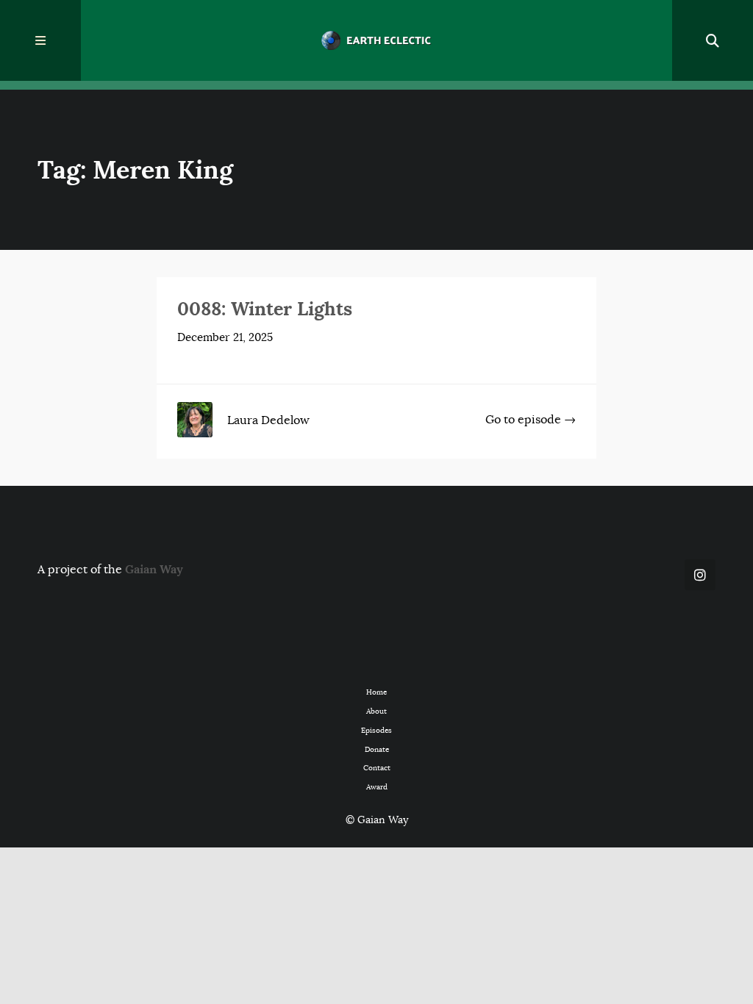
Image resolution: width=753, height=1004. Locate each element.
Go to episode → (530, 419)
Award (377, 787)
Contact (376, 767)
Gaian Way (154, 569)
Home (376, 692)
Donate (377, 749)
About (376, 711)
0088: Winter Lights (264, 308)
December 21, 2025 (225, 337)
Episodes (376, 730)
